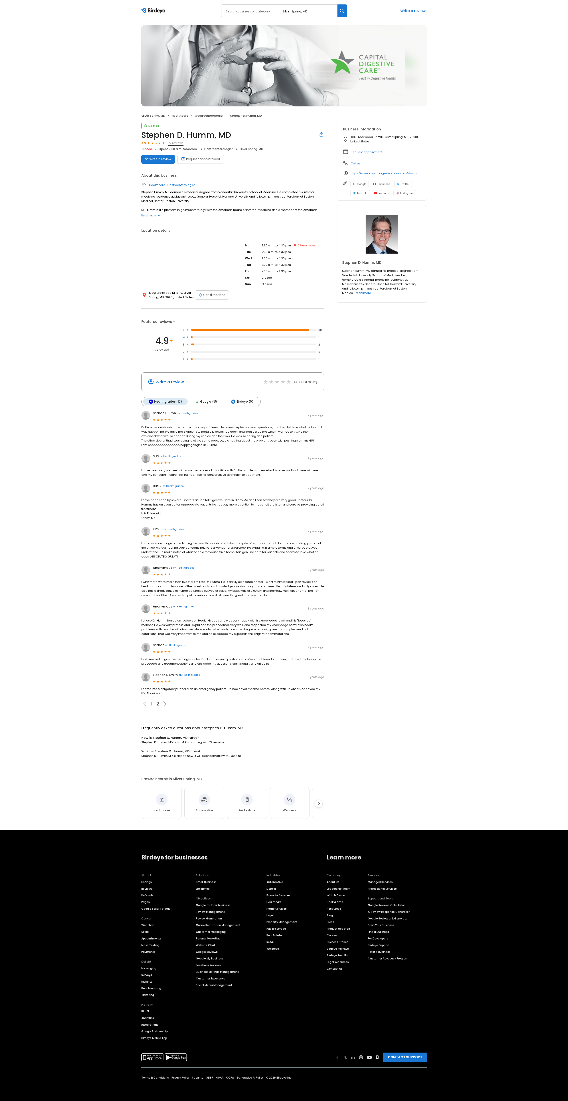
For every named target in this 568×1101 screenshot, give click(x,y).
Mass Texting (150, 945)
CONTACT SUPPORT (405, 1057)
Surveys (146, 975)
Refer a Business (379, 952)
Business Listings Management (217, 972)
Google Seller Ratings (155, 909)
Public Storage (276, 929)
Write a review (413, 10)
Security (197, 1077)
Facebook (384, 184)
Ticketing (147, 995)
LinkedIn (362, 193)
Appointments (151, 938)
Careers (332, 935)
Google (361, 184)
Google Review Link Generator (388, 918)
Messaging (148, 968)
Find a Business (378, 932)
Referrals (147, 895)
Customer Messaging (211, 932)
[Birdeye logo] (154, 11)
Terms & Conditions (155, 1077)
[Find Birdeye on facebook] (337, 1057)
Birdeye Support (379, 945)
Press (330, 922)
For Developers (378, 938)
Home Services (276, 909)
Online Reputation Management (218, 925)
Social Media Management (214, 985)
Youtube (384, 193)
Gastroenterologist (209, 116)
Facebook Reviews (208, 965)
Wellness (272, 949)
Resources (334, 909)
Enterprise (203, 889)
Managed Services (380, 882)
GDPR (209, 1077)
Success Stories (337, 942)
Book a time (335, 902)
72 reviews (175, 143)
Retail (270, 942)
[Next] (319, 804)
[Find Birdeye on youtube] (369, 1057)
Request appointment (203, 159)
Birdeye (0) (245, 402)
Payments (148, 952)
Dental (271, 889)
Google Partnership (154, 1031)
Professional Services (382, 889)
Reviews (146, 889)
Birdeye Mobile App (154, 1038)
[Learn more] (381, 234)
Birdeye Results (337, 955)
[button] (145, 704)
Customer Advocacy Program (388, 958)
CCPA (230, 1077)
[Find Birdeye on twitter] (345, 1057)
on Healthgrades (187, 413)
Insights (146, 981)
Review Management (210, 912)
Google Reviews (207, 952)
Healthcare (180, 116)
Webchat (147, 925)
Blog (330, 915)
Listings (146, 882)
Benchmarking (151, 988)
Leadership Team (339, 889)
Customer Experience (210, 978)
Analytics (147, 1018)
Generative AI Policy (250, 1077)
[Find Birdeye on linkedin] (353, 1057)
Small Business (206, 882)
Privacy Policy (180, 1077)
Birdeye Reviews (338, 949)
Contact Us (335, 969)
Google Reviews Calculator (386, 905)
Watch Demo (336, 895)
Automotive (274, 882)
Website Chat (205, 945)
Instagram (407, 193)
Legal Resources (338, 962)
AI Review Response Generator (389, 912)
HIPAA (219, 1077)
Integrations (149, 1025)
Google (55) (209, 402)
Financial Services (278, 895)
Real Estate (274, 935)
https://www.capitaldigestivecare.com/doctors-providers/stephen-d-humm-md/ (385, 173)
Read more (148, 215)
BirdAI (145, 1011)
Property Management (282, 922)
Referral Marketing (208, 938)
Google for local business (213, 905)
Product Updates (338, 929)
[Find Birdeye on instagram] (361, 1057)
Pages (145, 902)
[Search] (342, 10)
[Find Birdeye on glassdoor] (377, 1057)
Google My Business (209, 958)
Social (145, 932)
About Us (333, 882)
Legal (270, 915)
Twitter (405, 184)
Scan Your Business (381, 925)
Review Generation (209, 918)
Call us (355, 163)
